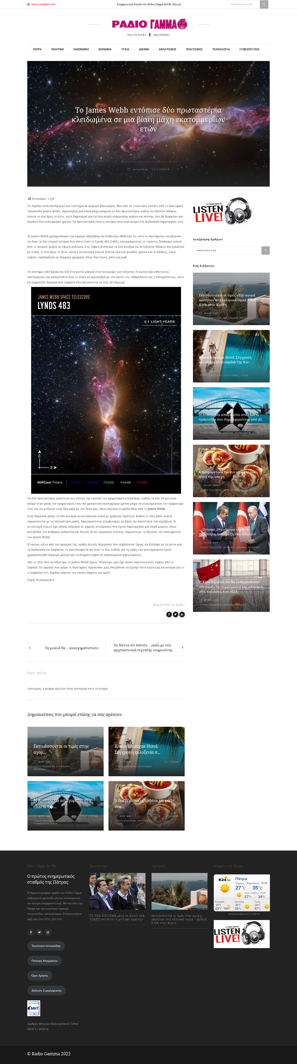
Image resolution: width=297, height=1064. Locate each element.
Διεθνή (60, 821)
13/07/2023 (100, 928)
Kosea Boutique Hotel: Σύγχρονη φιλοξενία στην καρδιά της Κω (225, 359)
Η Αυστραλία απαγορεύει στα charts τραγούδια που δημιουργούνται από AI (230, 417)
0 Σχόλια (163, 169)
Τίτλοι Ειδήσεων (44, 766)
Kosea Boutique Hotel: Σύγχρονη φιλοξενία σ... (137, 749)
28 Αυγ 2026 (44, 762)
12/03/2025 (139, 169)
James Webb (156, 509)
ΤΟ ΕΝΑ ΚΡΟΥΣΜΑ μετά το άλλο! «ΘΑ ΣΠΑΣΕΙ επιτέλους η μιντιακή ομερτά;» (117, 917)
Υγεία (118, 769)
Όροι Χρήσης (40, 975)
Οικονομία (63, 766)
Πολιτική (39, 769)
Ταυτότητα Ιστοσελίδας (46, 945)
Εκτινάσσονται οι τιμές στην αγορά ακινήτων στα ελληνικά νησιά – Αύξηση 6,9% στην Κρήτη (230, 300)
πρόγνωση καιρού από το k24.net (244, 914)
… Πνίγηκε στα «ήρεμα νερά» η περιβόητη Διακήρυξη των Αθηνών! (227, 532)
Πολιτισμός (144, 766)
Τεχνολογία (41, 823)
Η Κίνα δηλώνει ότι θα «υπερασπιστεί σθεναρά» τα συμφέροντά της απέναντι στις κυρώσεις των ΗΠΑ (231, 587)
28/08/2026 (211, 313)
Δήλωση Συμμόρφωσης (47, 990)
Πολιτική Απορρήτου (45, 960)
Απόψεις (229, 547)
